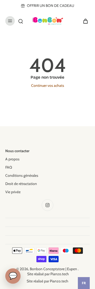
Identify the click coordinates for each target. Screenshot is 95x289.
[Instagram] (47, 205)
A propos (12, 159)
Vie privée (13, 192)
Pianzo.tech (59, 274)
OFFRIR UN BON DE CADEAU (50, 5)
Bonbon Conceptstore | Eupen (54, 269)
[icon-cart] (84, 21)
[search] (20, 21)
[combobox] (84, 283)
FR (84, 283)
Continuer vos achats (47, 85)
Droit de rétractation (21, 184)
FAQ (8, 167)
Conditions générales (21, 175)
